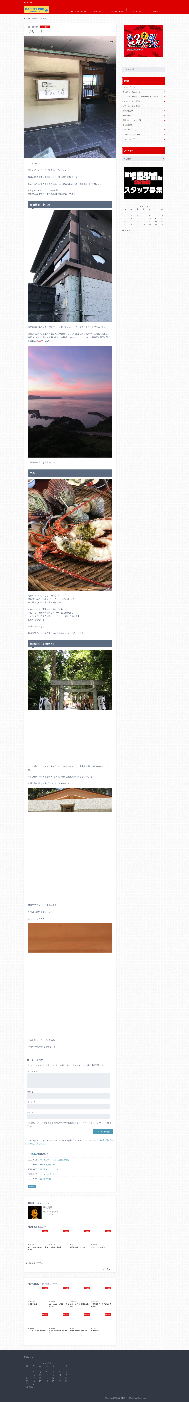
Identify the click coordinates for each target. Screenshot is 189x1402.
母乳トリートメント (132, 120)
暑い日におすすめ (35, 1263)
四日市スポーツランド (49, 1169)
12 (144, 218)
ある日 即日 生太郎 (124, 1398)
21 (156, 221)
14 (156, 218)
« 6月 (124, 230)
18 (137, 221)
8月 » (129, 230)
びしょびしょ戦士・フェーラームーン (140, 96)
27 (150, 224)
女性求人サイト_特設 (117, 11)
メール (31, 1102)
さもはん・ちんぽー (133, 92)
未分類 (127, 115)
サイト (30, 1112)
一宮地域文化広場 (47, 1164)
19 (144, 221)
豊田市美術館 (45, 1179)
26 (144, 224)
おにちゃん (129, 87)
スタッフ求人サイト (136, 11)
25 (137, 224)
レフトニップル (131, 106)
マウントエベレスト (48, 1174)
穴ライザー (129, 130)
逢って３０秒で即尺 (50, 1212)
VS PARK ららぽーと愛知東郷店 (54, 1160)
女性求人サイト (98, 11)
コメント (32, 1071)
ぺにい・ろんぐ (131, 101)
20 (150, 221)
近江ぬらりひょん (131, 134)
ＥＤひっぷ (129, 139)
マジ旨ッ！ (107, 1269)
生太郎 (127, 125)
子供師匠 (33, 1154)
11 (137, 218)
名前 (30, 1092)
